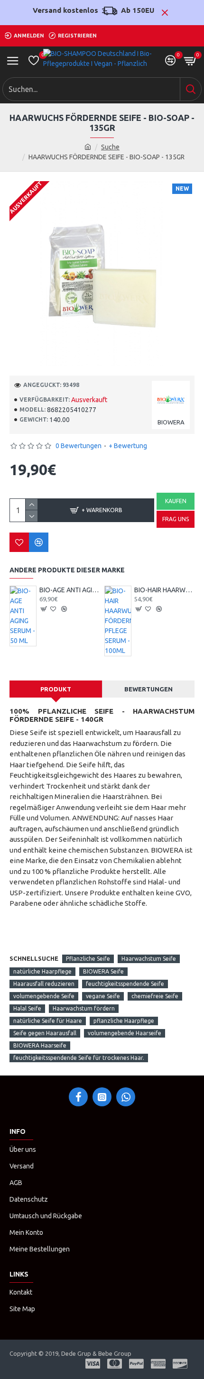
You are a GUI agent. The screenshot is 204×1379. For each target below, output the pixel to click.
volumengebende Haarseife (124, 1033)
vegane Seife (103, 996)
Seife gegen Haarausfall (44, 1033)
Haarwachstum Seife (148, 959)
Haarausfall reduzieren (43, 984)
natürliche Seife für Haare (47, 1021)
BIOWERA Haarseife (39, 1045)
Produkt (55, 689)
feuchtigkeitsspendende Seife (125, 984)
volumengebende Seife (43, 996)
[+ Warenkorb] (44, 609)
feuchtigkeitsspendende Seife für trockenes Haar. (78, 1058)
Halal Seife (27, 1008)
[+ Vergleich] (38, 542)
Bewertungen (148, 689)
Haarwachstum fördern (84, 1008)
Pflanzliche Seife (88, 959)
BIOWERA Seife (103, 971)
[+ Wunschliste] (19, 542)
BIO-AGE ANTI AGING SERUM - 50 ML (69, 590)
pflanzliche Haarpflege (123, 1021)
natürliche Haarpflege (42, 971)
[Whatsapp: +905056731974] (125, 1096)
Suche (110, 147)
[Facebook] (78, 1096)
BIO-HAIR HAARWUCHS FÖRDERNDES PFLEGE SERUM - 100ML (164, 590)
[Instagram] (102, 1096)
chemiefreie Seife (154, 996)
